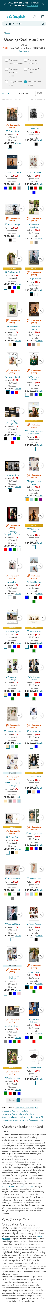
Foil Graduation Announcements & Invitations (20, 1111)
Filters (4, 94)
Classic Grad (13, 837)
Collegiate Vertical (35, 678)
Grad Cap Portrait (34, 378)
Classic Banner (14, 1026)
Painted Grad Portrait (13, 328)
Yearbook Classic (14, 172)
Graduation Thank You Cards (20, 1117)
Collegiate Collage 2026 (12, 422)
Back (7, 32)
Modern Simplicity (34, 226)
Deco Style (14, 631)
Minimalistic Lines (35, 530)
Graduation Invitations (24, 1107)
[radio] (10, 146)
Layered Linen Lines (35, 482)
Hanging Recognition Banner (12, 533)
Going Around (35, 924)
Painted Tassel (14, 376)
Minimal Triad (35, 631)
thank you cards (26, 1186)
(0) (13, 99)
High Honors (35, 278)
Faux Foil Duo (14, 878)
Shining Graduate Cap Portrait (35, 432)
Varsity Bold (14, 475)
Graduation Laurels (35, 328)
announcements (8, 1186)
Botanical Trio (14, 1078)
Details (18, 142)
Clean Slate (14, 131)
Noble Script (35, 172)
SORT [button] (39, 93)
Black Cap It (35, 1067)
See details (24, 51)
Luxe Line (35, 128)
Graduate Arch (14, 272)
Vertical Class (14, 924)
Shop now (30, 5)
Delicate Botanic (14, 731)
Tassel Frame (35, 582)
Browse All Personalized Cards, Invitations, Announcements (22, 1118)
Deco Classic (35, 776)
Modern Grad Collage (14, 784)
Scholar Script (14, 224)
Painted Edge (35, 878)
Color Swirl (35, 972)
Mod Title (14, 582)
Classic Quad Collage (13, 678)
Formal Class (35, 731)
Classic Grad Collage (13, 977)
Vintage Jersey (35, 833)
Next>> (37, 1100)
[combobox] (24, 23)
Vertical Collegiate (34, 1021)
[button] (3, 16)
